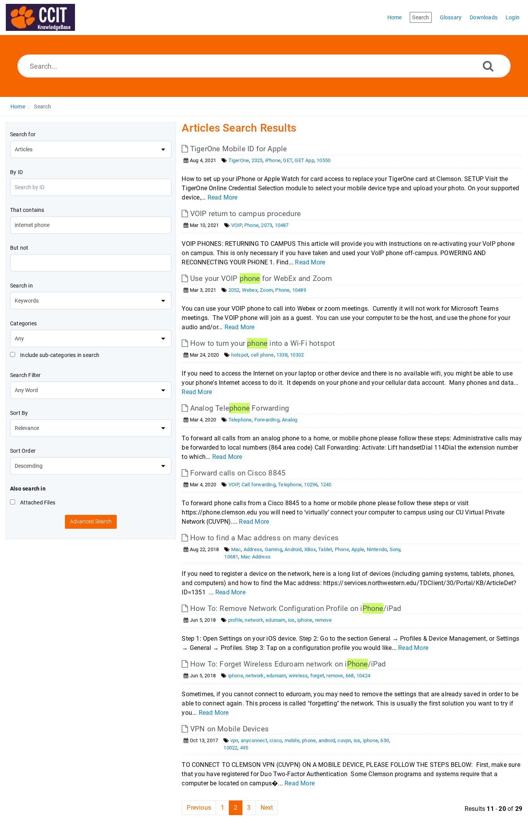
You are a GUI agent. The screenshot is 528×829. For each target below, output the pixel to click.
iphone (304, 620)
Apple (357, 549)
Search (42, 106)
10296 (311, 484)
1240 (326, 484)
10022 (230, 748)
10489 (299, 290)
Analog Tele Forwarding (238, 408)
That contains (27, 210)
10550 (323, 160)
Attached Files (37, 502)
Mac (236, 549)
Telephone (240, 420)
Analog (289, 420)
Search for (23, 134)
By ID (16, 172)
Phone (251, 225)
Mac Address (256, 557)
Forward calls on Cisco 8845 (237, 473)
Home (17, 106)
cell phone (262, 355)
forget (317, 675)
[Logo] (40, 17)
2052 (234, 290)
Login (512, 17)
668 (350, 675)
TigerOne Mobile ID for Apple (237, 148)
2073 (266, 225)
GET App (304, 160)
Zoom (266, 290)
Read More (223, 197)
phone (309, 740)
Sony (395, 549)
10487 (282, 225)
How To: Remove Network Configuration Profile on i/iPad (294, 608)
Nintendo (377, 549)
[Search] (488, 66)
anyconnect (254, 740)
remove (323, 620)
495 (244, 748)
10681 (231, 557)
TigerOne (238, 160)
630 (384, 740)
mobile (292, 740)
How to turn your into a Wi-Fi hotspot (261, 343)
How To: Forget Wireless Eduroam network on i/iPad (287, 664)
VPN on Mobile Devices (228, 728)
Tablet (325, 549)
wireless (298, 675)
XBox (310, 549)
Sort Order (23, 451)
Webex (249, 290)
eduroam (275, 620)
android (327, 740)
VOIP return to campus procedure (244, 213)
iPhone (273, 160)
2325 (257, 160)
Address (253, 549)
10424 (363, 675)
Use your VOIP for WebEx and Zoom (260, 278)
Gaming (273, 549)
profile (235, 620)
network (254, 620)
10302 (297, 355)
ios (291, 620)
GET (287, 160)
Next (267, 807)
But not (19, 248)
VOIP (236, 225)
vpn (234, 740)
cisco (275, 740)
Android (292, 549)
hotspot (239, 355)
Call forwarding (259, 484)
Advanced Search (91, 521)
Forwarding (266, 420)
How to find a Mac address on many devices (263, 537)
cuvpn (344, 740)
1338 (282, 355)
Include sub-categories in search (59, 355)
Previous (199, 807)
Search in (21, 286)
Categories (23, 323)
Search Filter (25, 375)
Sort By (19, 413)
